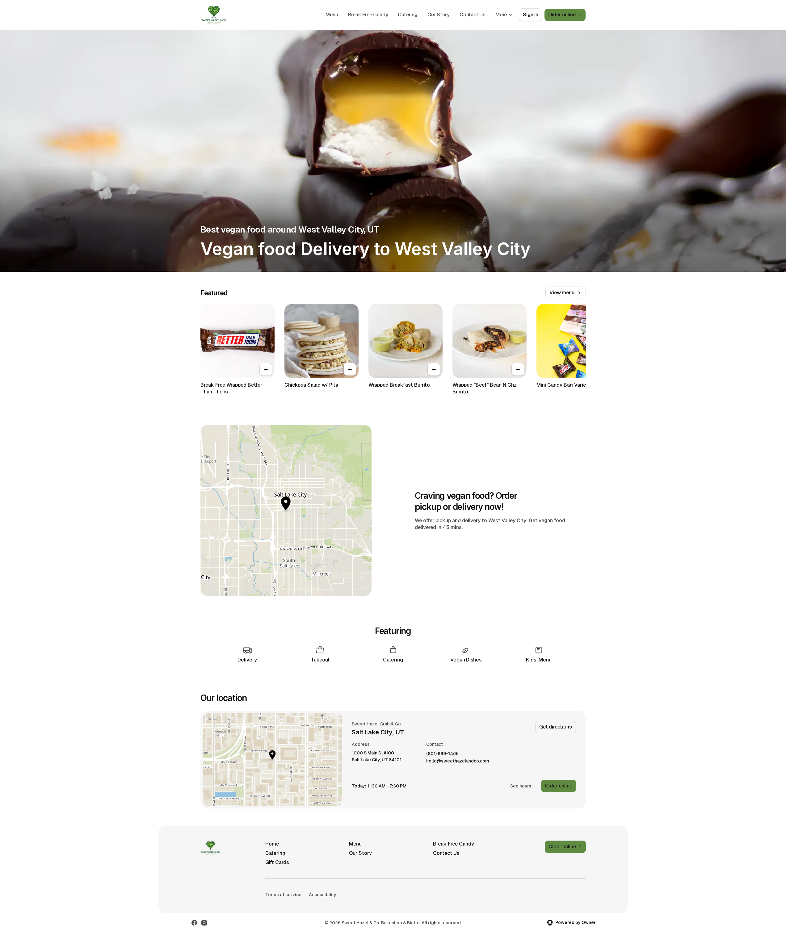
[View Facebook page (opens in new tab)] (194, 922)
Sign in (530, 14)
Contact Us (472, 14)
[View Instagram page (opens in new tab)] (204, 922)
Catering (407, 14)
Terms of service (283, 894)
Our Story (438, 14)
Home (272, 844)
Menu (332, 14)
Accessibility (322, 894)
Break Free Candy (368, 14)
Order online (558, 786)
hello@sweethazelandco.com (457, 761)
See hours (520, 786)
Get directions (555, 727)
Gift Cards (277, 862)
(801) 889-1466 (442, 754)
